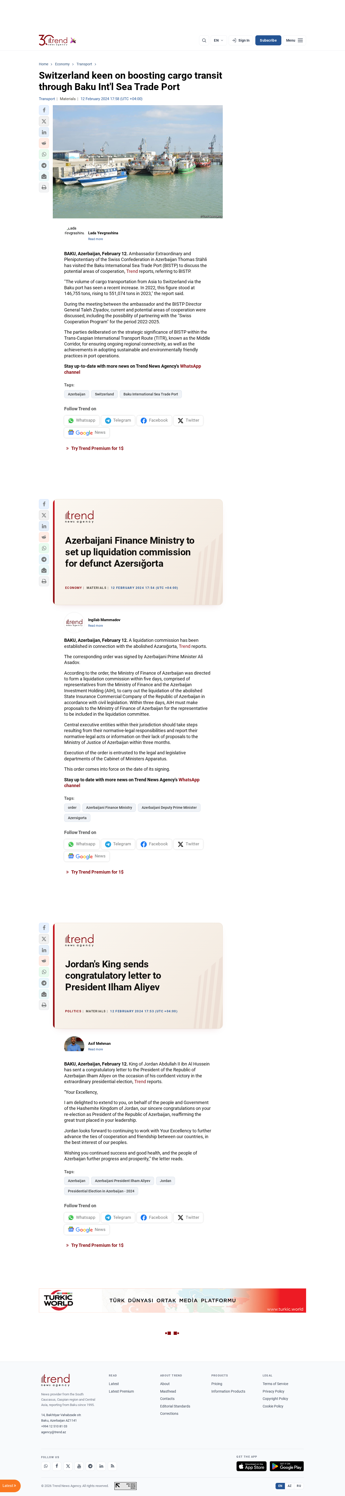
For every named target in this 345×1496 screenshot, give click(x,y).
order (72, 807)
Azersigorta (77, 818)
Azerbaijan (76, 394)
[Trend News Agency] (55, 1380)
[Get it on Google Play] (287, 1466)
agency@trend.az (53, 1432)
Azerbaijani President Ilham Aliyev (122, 1181)
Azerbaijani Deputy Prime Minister (169, 807)
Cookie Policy (273, 1406)
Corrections (169, 1414)
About (165, 1384)
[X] (67, 1466)
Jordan (165, 1181)
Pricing (216, 1384)
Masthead (168, 1391)
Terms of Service (275, 1384)
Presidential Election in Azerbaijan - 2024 (101, 1191)
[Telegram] (90, 1466)
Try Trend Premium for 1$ (97, 448)
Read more (95, 239)
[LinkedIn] (101, 1466)
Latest (114, 1384)
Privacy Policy (273, 1391)
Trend (132, 271)
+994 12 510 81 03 (54, 1426)
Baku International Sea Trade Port (151, 394)
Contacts (167, 1399)
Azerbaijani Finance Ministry (109, 807)
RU (299, 1486)
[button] (44, 110)
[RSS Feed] (112, 1466)
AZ (290, 1486)
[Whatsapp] (45, 1466)
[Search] (204, 40)
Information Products (228, 1391)
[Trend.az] (57, 40)
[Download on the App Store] (251, 1466)
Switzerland (104, 394)
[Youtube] (79, 1466)
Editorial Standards (175, 1406)
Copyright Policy (275, 1399)
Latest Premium (121, 1391)
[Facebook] (56, 1466)
